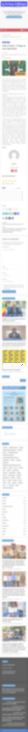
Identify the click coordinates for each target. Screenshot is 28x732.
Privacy (21, 368)
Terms (23, 368)
